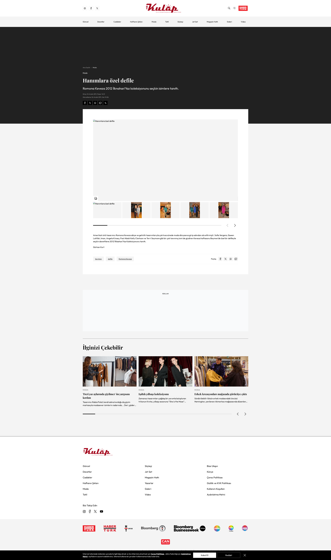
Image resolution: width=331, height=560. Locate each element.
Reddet (228, 555)
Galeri (229, 22)
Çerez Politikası (215, 477)
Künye (210, 471)
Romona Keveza (125, 259)
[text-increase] (105, 103)
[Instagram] (84, 511)
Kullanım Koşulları (216, 488)
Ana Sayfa (86, 67)
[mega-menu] (234, 8)
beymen (98, 259)
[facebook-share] (85, 103)
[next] (235, 225)
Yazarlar (149, 483)
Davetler (100, 22)
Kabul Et (204, 555)
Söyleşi (180, 22)
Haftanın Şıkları (136, 22)
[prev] (238, 414)
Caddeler (117, 22)
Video (243, 22)
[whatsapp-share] (95, 103)
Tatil (167, 22)
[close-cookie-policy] (244, 555)
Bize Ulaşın (212, 466)
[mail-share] (100, 103)
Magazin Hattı (212, 22)
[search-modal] (229, 8)
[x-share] (90, 103)
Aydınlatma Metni (216, 494)
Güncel (85, 22)
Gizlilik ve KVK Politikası (219, 483)
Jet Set (195, 22)
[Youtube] (101, 511)
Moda (154, 22)
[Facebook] (90, 511)
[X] (95, 511)
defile (110, 259)
